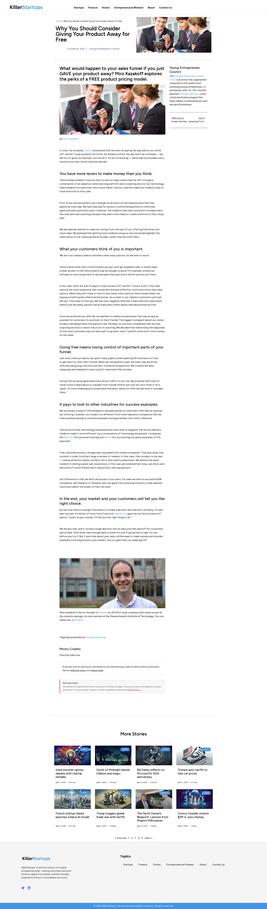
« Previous (120, 838)
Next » (148, 838)
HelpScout (120, 513)
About (151, 7)
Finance (93, 7)
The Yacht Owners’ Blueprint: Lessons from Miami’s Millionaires (152, 817)
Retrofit (68, 437)
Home (58, 21)
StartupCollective (96, 637)
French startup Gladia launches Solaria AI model (72, 815)
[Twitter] (23, 888)
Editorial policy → (134, 690)
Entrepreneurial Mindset (128, 7)
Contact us (165, 7)
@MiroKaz (77, 620)
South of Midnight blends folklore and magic (113, 771)
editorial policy (78, 670)
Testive (88, 150)
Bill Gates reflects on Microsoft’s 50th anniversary (151, 773)
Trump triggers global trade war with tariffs (110, 815)
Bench (107, 437)
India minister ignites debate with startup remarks (70, 773)
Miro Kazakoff (71, 138)
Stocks (106, 7)
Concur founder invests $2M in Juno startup (193, 815)
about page (97, 670)
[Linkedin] (29, 888)
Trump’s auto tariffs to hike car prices (192, 771)
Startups (79, 7)
